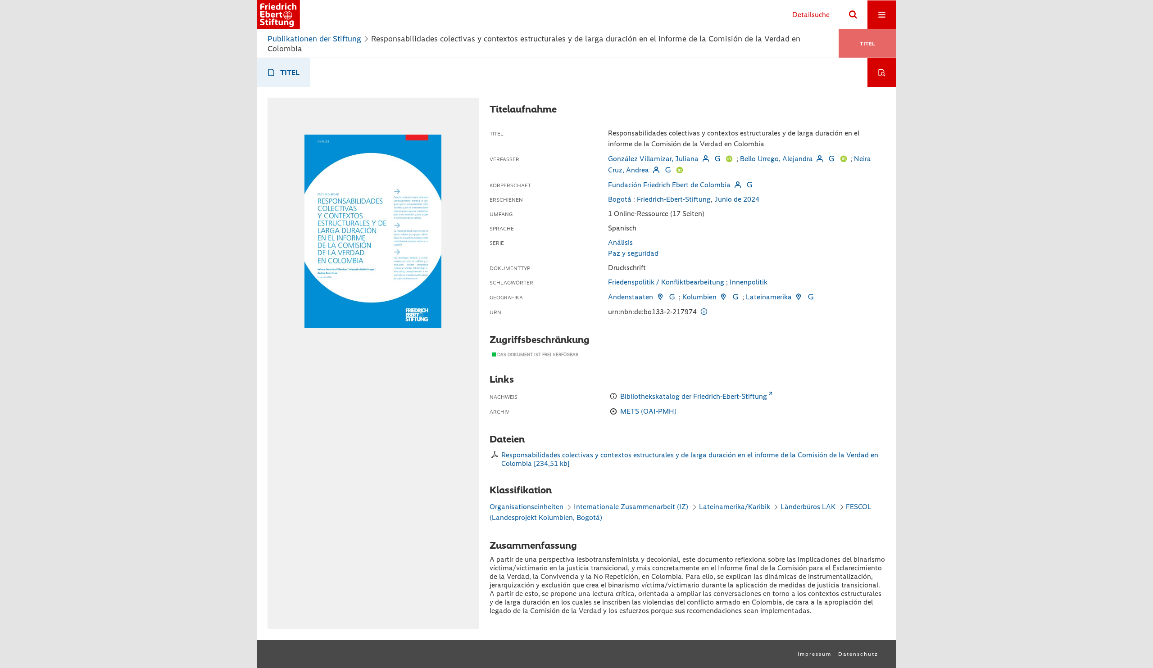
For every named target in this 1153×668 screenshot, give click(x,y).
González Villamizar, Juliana (653, 158)
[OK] (853, 14)
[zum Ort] (660, 297)
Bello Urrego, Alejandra (776, 158)
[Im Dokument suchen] (881, 72)
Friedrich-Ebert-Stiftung (674, 199)
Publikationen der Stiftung (314, 39)
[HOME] (278, 14)
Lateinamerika (769, 297)
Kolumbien (699, 297)
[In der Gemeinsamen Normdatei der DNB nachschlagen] (717, 158)
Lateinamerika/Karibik (734, 506)
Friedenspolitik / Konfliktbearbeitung (666, 282)
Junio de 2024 (736, 199)
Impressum (814, 654)
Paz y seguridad (633, 253)
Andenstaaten (630, 297)
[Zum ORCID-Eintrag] (729, 158)
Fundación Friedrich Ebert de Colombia (669, 185)
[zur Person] (705, 158)
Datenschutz (858, 654)
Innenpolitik (748, 282)
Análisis (620, 242)
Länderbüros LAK (808, 506)
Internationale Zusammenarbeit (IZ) (631, 506)
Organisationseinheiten (526, 506)
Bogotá (619, 199)
